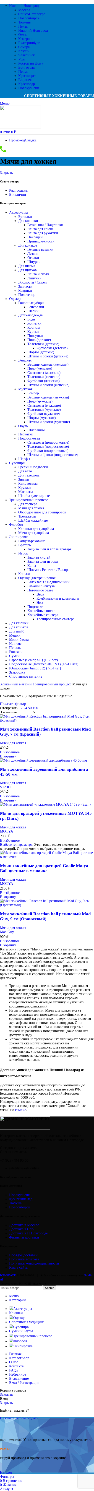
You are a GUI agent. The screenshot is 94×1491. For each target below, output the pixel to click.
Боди (31, 319)
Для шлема (26, 266)
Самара (24, 47)
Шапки (33, 311)
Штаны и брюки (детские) (47, 356)
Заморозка (17, 672)
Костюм (33, 327)
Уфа (21, 59)
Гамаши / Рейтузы (41, 586)
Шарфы (24, 459)
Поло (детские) (39, 340)
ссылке (20, 1110)
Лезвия (32, 253)
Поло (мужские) (39, 401)
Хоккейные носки (41, 611)
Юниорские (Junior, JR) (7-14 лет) (35, 668)
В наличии (17, 194)
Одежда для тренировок (37, 578)
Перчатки (25, 434)
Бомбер (33, 393)
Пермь (23, 71)
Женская (24, 360)
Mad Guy (7, 932)
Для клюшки (28, 221)
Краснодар (26, 84)
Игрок (23, 553)
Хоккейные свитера (42, 615)
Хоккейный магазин (16, 684)
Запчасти (25, 286)
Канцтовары (28, 483)
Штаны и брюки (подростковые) (52, 455)
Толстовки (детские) (43, 344)
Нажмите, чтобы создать (19, 1418)
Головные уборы (31, 303)
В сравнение (19, 1378)
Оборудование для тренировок (42, 512)
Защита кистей (38, 557)
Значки (23, 479)
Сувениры (17, 463)
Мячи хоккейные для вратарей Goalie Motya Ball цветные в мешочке (44, 868)
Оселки (33, 258)
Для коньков (27, 245)
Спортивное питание (25, 676)
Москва (24, 10)
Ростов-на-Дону (30, 63)
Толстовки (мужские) (44, 409)
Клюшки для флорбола (36, 529)
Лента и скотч (38, 274)
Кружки (24, 487)
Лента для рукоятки (42, 233)
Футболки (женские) (43, 381)
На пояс (15, 643)
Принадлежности (41, 241)
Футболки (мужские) (43, 414)
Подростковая (29, 438)
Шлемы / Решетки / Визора (48, 570)
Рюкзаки (16, 652)
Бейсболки (35, 307)
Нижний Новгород (33, 30)
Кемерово (25, 39)
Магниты (25, 492)
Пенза (23, 26)
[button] (8, 756)
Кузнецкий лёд (20, 1199)
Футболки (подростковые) (47, 451)
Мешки (15, 635)
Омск (22, 34)
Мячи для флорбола (33, 533)
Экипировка (19, 537)
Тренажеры (27, 516)
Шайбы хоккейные (33, 520)
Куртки (33, 331)
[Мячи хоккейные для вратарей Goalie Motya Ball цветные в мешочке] (47, 857)
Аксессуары (18, 212)
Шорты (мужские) (41, 418)
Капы (31, 565)
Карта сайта (18, 1267)
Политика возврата (24, 1259)
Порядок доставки (23, 1255)
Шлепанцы (36, 430)
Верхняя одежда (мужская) (48, 397)
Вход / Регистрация (24, 1382)
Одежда (15, 299)
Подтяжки (35, 607)
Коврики (25, 290)
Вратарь (24, 545)
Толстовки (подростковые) (48, 446)
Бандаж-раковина (31, 541)
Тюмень (24, 22)
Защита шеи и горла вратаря (49, 549)
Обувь (23, 426)
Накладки (35, 237)
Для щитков (27, 270)
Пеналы (15, 648)
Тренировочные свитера (55, 619)
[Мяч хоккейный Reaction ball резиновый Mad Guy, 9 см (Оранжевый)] (47, 905)
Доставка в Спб (21, 1229)
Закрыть (6, 172)
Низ (40, 602)
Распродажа (18, 190)
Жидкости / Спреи (32, 282)
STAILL (6, 787)
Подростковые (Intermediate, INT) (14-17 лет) (43, 664)
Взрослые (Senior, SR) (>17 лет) (33, 660)
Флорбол (16, 524)
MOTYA (6, 831)
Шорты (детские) (40, 352)
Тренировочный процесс (28, 500)
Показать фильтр (13, 704)
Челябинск (26, 55)
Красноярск (27, 76)
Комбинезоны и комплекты (58, 598)
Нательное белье (40, 590)
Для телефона (28, 475)
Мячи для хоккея (31, 508)
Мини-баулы (19, 639)
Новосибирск (28, 18)
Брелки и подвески (33, 467)
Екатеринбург (29, 43)
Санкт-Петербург (31, 14)
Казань (23, 51)
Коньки (24, 574)
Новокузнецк (28, 88)
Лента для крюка (40, 229)
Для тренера (27, 504)
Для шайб (16, 631)
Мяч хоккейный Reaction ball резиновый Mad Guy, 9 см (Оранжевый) (45, 916)
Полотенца (26, 295)
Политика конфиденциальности (34, 1263)
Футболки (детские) (52, 348)
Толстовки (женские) (43, 377)
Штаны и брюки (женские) (48, 385)
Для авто (25, 471)
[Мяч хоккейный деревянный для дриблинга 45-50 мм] (43, 760)
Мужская (25, 389)
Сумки (14, 656)
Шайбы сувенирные (34, 496)
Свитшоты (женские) (43, 373)
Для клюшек (19, 623)
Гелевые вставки (40, 249)
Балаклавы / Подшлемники (48, 582)
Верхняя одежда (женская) (47, 364)
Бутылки (25, 217)
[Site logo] (20, 127)
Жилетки (34, 323)
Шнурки (34, 262)
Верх (40, 594)
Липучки (34, 278)
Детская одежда (30, 315)
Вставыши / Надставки (45, 225)
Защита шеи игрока (42, 561)
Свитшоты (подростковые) (48, 442)
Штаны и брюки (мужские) (48, 422)
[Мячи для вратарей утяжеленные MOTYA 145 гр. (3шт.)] (45, 804)
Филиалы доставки (24, 1237)
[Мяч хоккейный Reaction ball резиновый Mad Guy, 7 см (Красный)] (47, 720)
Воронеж (25, 80)
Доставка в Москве (24, 1225)
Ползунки (35, 336)
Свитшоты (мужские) (44, 405)
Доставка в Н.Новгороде (28, 1233)
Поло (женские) (39, 368)
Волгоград (26, 67)
